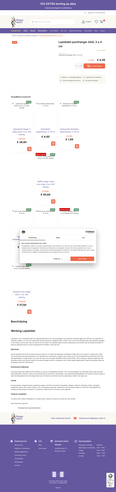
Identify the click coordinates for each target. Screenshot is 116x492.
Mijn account (19, 445)
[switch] (110, 486)
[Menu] (113, 474)
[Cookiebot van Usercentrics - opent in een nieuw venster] (86, 232)
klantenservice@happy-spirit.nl (92, 418)
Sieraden (20, 35)
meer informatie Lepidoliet (19, 403)
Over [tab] (83, 237)
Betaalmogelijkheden (21, 452)
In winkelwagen (96, 66)
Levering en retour (20, 455)
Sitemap (58, 488)
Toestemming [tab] (32, 237)
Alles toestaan (82, 258)
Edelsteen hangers (31, 35)
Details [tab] (58, 237)
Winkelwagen (19, 462)
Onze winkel (42, 448)
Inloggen (88, 21)
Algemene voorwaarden (22, 448)
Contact (17, 465)
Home (14, 35)
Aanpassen (56, 258)
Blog (40, 445)
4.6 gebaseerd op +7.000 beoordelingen (94, 12)
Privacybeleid (19, 458)
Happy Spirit (63, 481)
